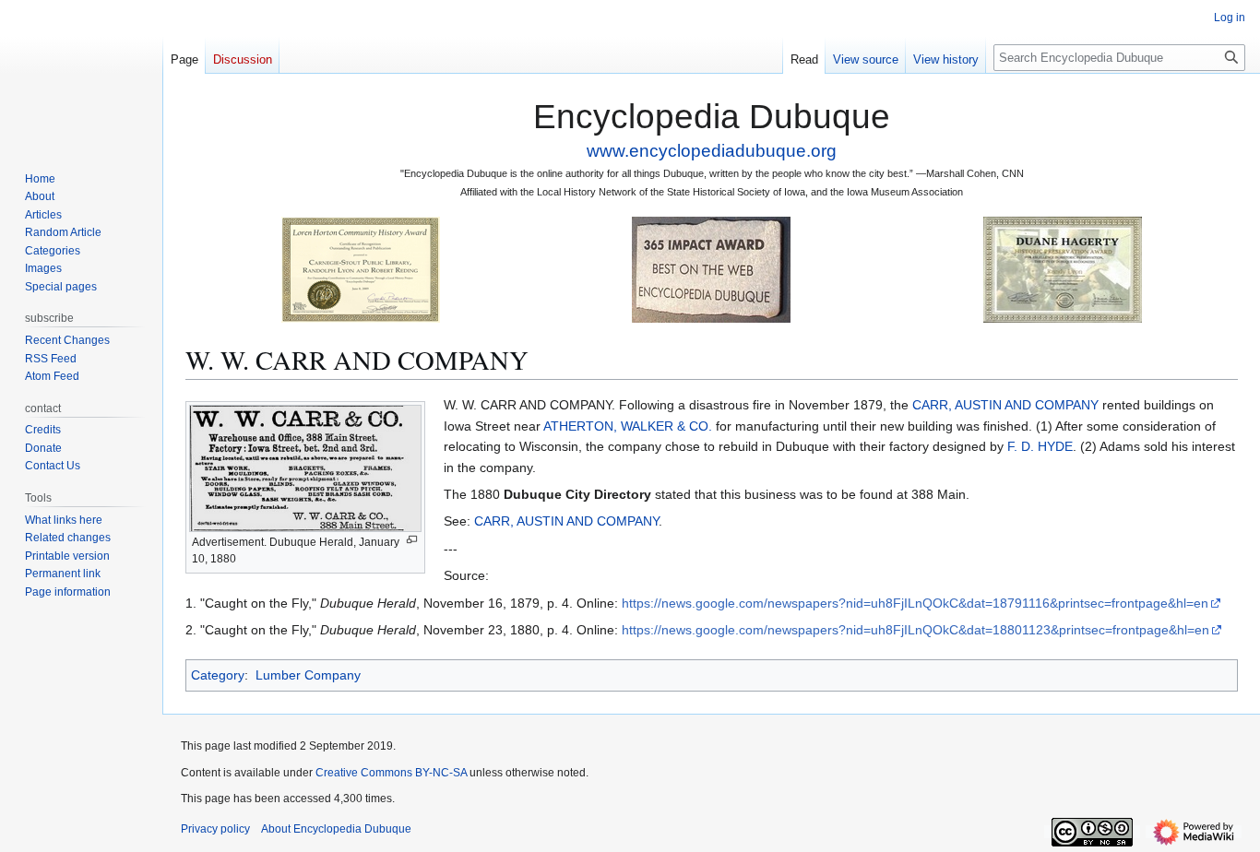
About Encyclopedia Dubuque (336, 828)
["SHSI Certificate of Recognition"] (360, 269)
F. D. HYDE (1040, 446)
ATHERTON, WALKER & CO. (627, 426)
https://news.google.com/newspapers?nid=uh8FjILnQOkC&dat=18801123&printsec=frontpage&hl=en (915, 629)
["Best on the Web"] (711, 269)
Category (217, 675)
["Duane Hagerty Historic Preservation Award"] (1062, 269)
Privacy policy (215, 828)
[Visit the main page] (81, 74)
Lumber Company (308, 675)
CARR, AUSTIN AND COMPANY (1005, 404)
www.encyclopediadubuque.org (712, 150)
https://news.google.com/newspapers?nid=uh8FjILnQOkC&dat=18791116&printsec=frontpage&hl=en (915, 603)
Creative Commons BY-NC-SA (391, 772)
